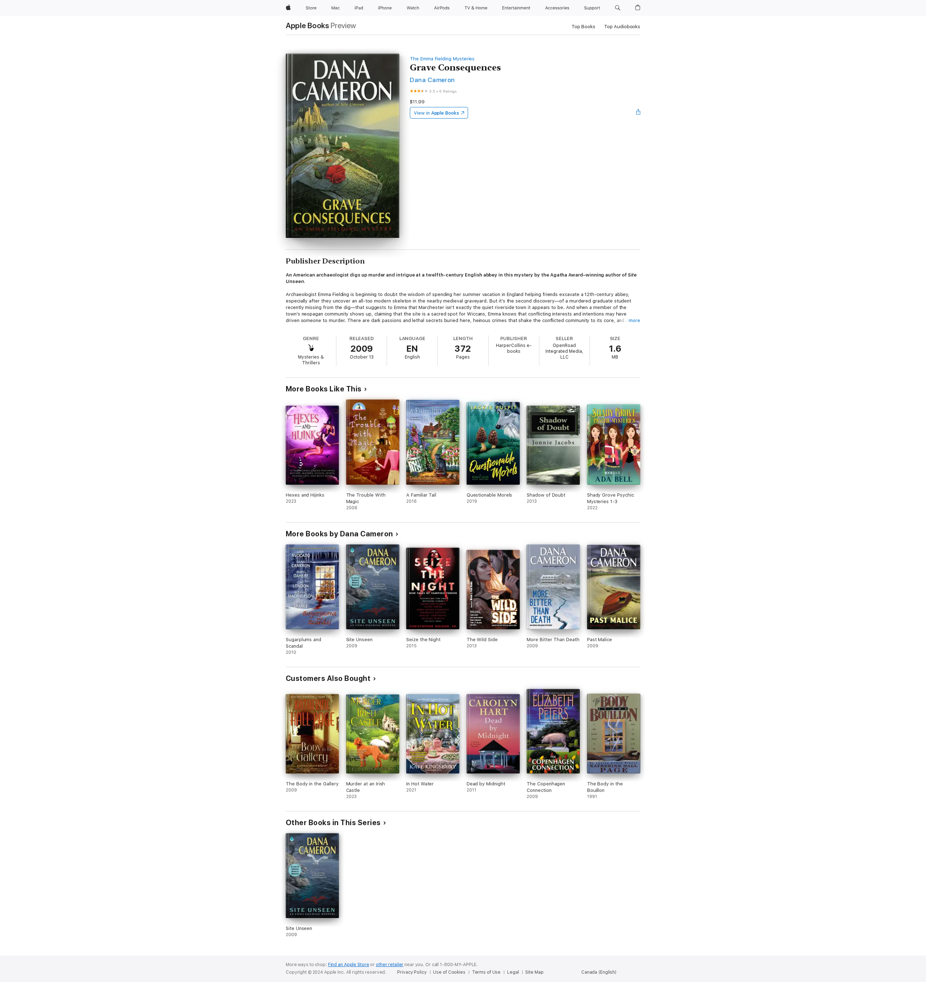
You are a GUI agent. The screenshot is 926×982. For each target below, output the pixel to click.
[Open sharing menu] (638, 113)
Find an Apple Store (348, 964)
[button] (617, 8)
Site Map (534, 972)
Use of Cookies (449, 972)
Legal (513, 972)
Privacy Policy (411, 972)
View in (436, 113)
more (634, 320)
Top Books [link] (583, 26)
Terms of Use (486, 972)
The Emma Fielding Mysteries (442, 58)
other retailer (389, 964)
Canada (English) (598, 972)
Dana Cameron (432, 79)
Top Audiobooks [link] (622, 26)
